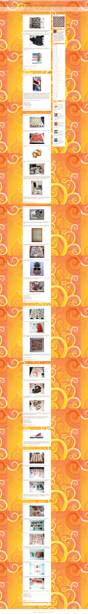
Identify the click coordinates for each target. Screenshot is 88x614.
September (56, 61)
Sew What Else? (56, 129)
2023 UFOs (25, 9)
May (55, 66)
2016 (55, 91)
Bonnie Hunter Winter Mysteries (29, 10)
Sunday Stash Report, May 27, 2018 (31, 75)
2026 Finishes (26, 7)
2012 (55, 96)
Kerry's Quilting (56, 121)
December (56, 57)
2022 (55, 51)
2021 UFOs (49, 9)
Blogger (53, 612)
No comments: (35, 300)
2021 (55, 52)
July (55, 63)
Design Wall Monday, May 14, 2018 (31, 307)
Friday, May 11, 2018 (28, 431)
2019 (55, 55)
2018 (55, 56)
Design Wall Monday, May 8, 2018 (30, 450)
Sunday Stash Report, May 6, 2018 (31, 504)
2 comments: (35, 445)
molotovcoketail (47, 612)
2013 (55, 95)
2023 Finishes (61, 7)
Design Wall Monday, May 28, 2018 (31, 15)
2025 (55, 47)
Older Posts (48, 604)
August (56, 62)
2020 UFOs (60, 9)
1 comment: (35, 68)
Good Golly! (35, 301)
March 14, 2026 (60, 130)
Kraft (29, 69)
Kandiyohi (33, 202)
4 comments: (35, 359)
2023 (55, 50)
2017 (55, 90)
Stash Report (42, 301)
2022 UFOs (37, 9)
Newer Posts (25, 604)
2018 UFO (27, 202)
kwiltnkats (27, 3)
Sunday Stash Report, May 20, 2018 (31, 207)
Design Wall (27, 69)
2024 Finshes (49, 7)
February (56, 87)
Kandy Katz (39, 301)
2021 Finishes (43, 9)
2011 (55, 97)
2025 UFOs (43, 7)
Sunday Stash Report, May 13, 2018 (31, 365)
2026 (55, 46)
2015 (55, 92)
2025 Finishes (37, 7)
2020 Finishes (54, 9)
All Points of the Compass (58, 137)
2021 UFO (27, 301)
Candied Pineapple (31, 301)
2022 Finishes (31, 9)
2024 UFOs (55, 7)
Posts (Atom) (39, 606)
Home (37, 604)
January (56, 88)
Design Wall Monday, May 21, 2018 (31, 115)
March (56, 86)
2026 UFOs (31, 7)
